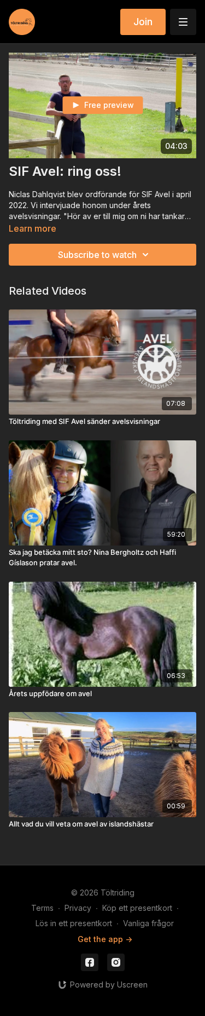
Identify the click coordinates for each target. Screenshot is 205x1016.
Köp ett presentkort (137, 907)
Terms (42, 907)
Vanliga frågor (148, 923)
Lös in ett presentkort (74, 923)
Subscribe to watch (97, 254)
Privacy (78, 907)
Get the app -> (105, 939)
